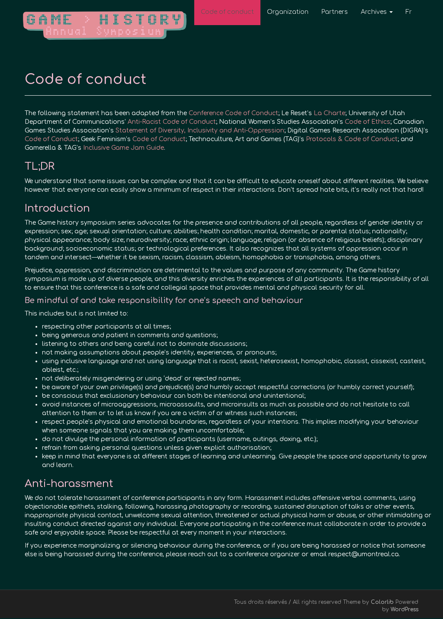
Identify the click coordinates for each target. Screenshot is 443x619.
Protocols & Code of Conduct (352, 139)
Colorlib (382, 602)
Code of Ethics (367, 122)
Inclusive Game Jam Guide (123, 148)
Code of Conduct (51, 139)
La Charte (329, 113)
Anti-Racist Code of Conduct (172, 122)
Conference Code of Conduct (233, 113)
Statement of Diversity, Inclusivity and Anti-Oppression (200, 130)
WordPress (404, 609)
